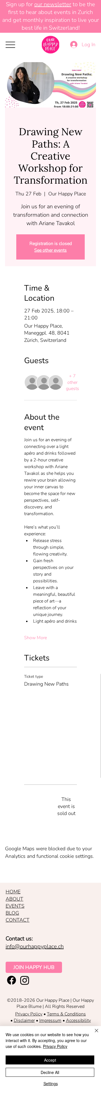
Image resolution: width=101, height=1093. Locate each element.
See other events (50, 250)
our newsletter (52, 4)
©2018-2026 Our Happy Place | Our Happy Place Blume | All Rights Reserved (50, 1003)
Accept (50, 1060)
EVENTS (15, 906)
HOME (13, 891)
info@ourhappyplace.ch (35, 946)
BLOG (12, 913)
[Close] (93, 1034)
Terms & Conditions (66, 1014)
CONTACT (17, 920)
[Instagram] (25, 980)
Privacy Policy (28, 1014)
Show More (35, 638)
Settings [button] (50, 1083)
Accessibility (78, 1020)
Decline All (50, 1072)
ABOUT (14, 899)
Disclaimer (24, 1020)
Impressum (50, 1020)
